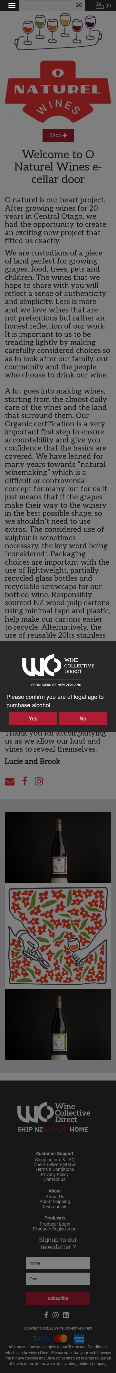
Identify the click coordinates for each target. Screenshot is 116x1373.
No (83, 718)
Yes (33, 718)
